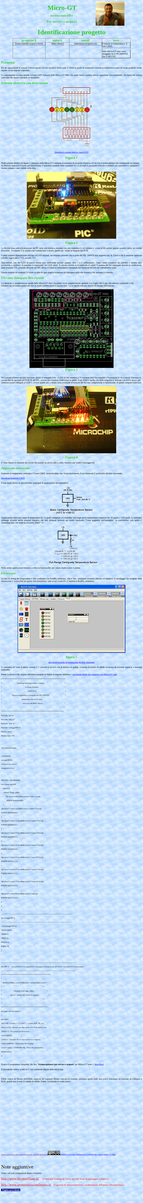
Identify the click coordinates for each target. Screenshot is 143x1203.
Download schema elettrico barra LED (71, 152)
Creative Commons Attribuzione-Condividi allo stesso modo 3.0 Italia (88, 1154)
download (99, 1064)
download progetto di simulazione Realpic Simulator (71, 662)
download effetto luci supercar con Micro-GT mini (94, 674)
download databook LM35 (13, 478)
